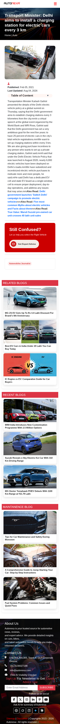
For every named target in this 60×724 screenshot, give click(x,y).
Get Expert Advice (27, 244)
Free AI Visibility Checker (23, 675)
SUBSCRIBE (46, 687)
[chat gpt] (16, 710)
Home (8, 35)
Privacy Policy (46, 722)
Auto (15, 35)
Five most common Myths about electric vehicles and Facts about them (29, 205)
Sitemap (11, 718)
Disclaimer (22, 718)
